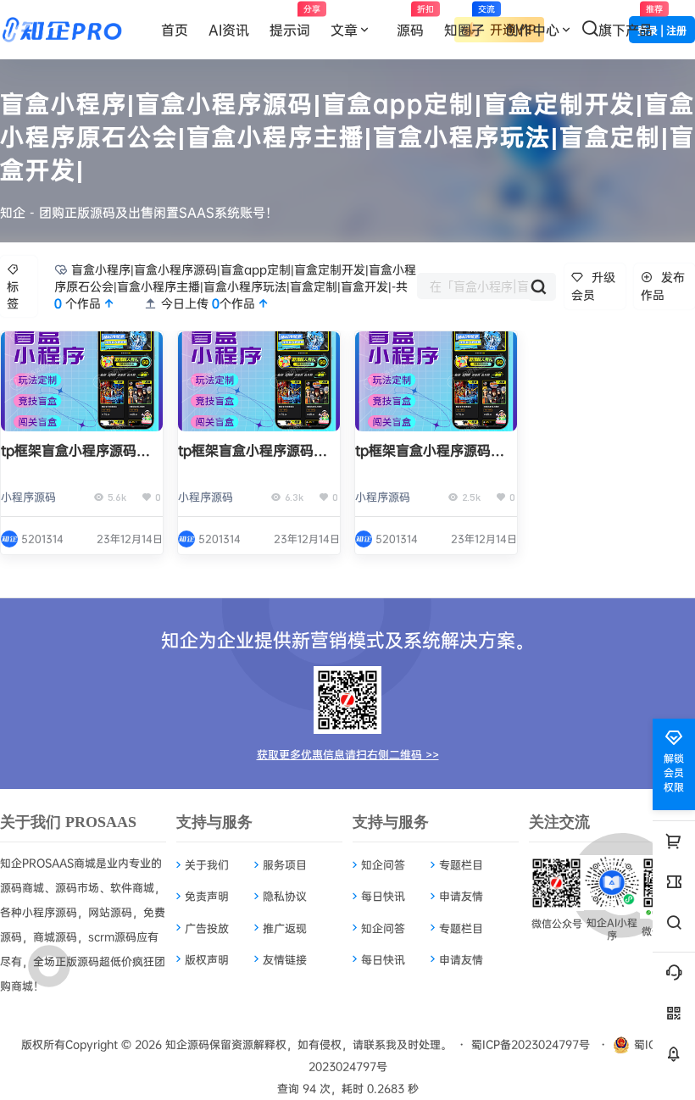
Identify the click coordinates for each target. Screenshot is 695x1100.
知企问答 (383, 864)
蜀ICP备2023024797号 (530, 1044)
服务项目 (285, 864)
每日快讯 (383, 895)
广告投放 (207, 928)
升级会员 (593, 286)
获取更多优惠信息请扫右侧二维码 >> (348, 754)
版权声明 (207, 959)
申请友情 (461, 895)
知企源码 (185, 1044)
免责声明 (207, 895)
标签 (13, 294)
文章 (344, 29)
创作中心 (532, 29)
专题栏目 (461, 864)
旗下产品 (630, 21)
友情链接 (285, 959)
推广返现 (285, 928)
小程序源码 (28, 496)
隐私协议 (285, 895)
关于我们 (207, 864)
